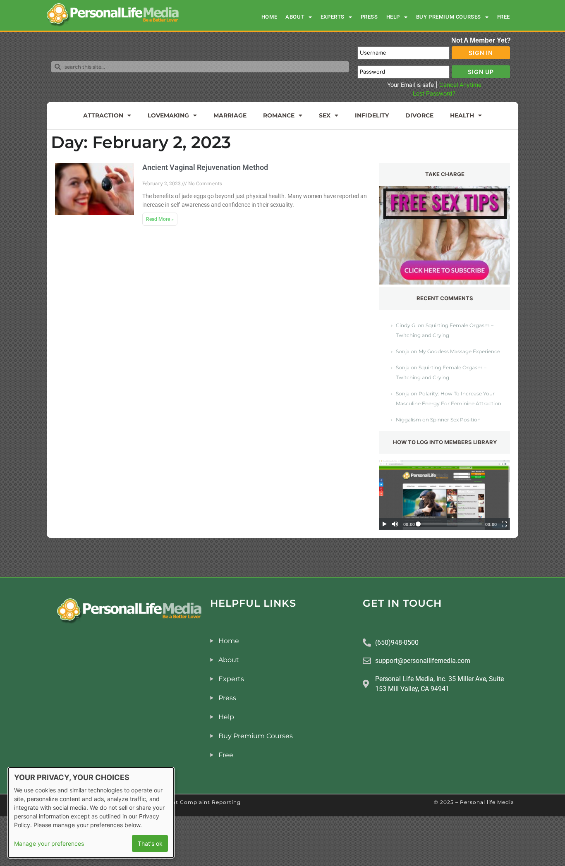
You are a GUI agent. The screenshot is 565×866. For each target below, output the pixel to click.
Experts (333, 17)
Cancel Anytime (460, 84)
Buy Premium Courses (448, 17)
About (294, 17)
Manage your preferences (49, 843)
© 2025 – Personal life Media (474, 802)
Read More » (160, 219)
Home (269, 17)
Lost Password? (434, 93)
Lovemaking (168, 115)
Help (393, 17)
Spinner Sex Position (455, 419)
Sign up (481, 71)
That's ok (150, 843)
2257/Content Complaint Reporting (190, 802)
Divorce (419, 115)
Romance (278, 115)
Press (369, 17)
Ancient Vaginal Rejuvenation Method (205, 167)
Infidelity (372, 115)
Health (462, 115)
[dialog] (91, 813)
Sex (324, 115)
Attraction (103, 115)
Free (503, 17)
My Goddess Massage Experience (459, 351)
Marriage (230, 115)
